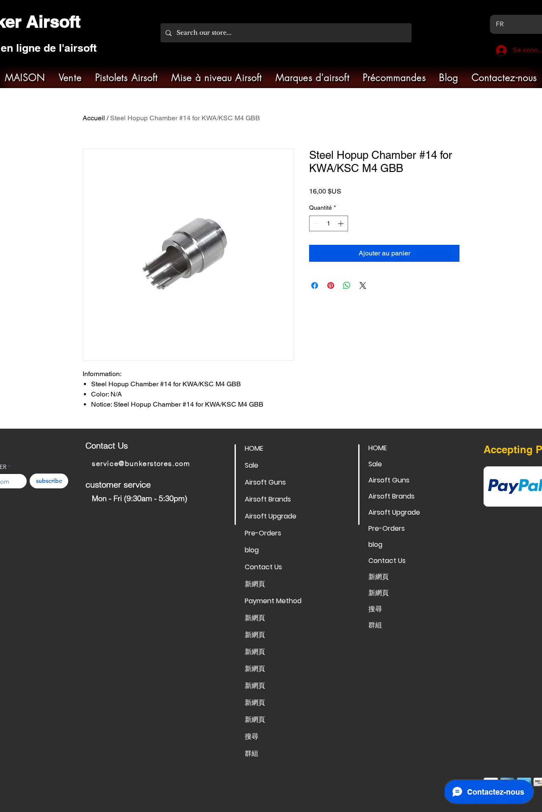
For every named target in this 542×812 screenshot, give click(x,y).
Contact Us (263, 567)
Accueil (94, 118)
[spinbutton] (328, 223)
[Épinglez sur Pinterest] (331, 285)
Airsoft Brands (268, 499)
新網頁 (255, 584)
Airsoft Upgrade (270, 516)
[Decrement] (315, 223)
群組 (251, 753)
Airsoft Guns (265, 482)
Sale (251, 465)
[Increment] (341, 223)
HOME (254, 448)
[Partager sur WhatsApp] (347, 285)
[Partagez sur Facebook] (315, 285)
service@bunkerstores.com (141, 463)
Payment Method (273, 601)
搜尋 (251, 736)
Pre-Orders (263, 533)
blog (252, 550)
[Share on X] (363, 285)
